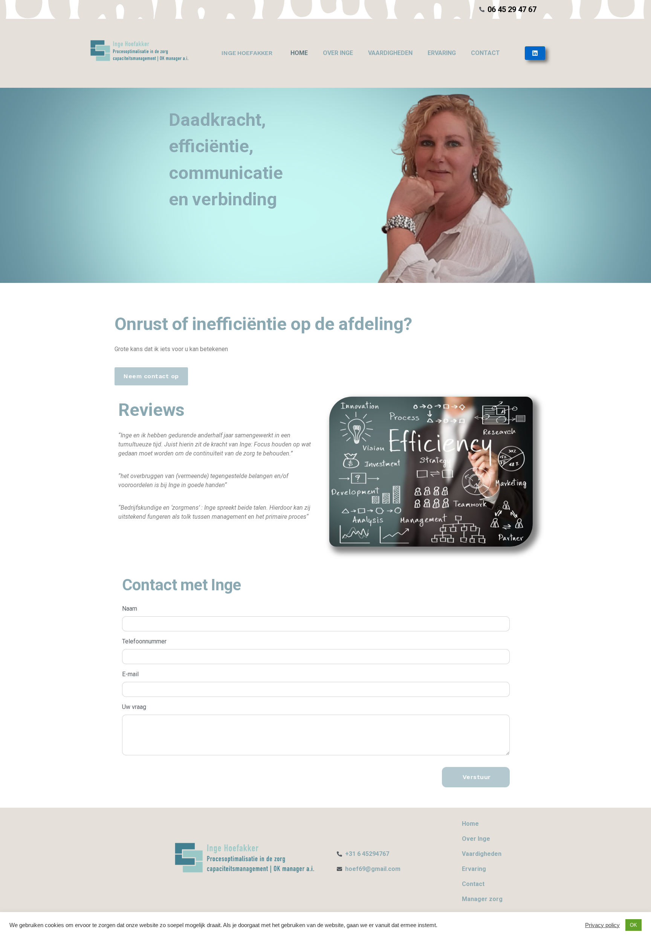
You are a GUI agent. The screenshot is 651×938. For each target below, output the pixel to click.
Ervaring (442, 53)
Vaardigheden (390, 53)
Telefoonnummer (144, 641)
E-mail (130, 674)
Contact (485, 53)
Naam (129, 608)
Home (299, 53)
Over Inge (338, 53)
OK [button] (633, 925)
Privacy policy (602, 925)
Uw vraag (134, 706)
